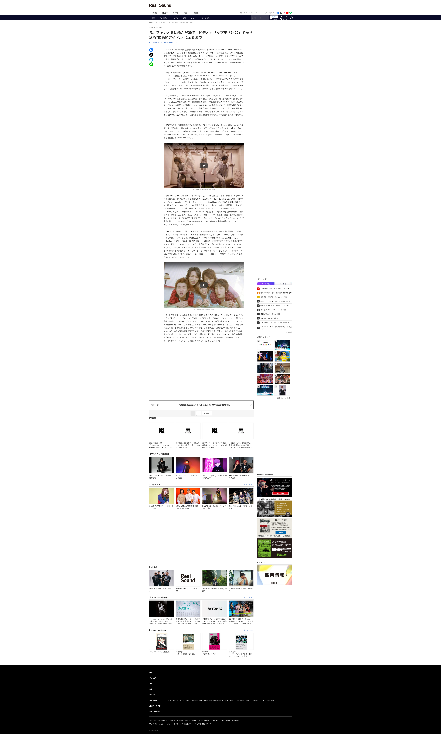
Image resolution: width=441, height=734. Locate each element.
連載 (184, 18)
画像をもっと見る (283, 398)
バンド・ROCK (178, 700)
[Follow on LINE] (290, 13)
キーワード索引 (155, 711)
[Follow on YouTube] (287, 13)
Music (165, 13)
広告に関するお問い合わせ (220, 720)
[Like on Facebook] (278, 13)
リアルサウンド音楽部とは (159, 720)
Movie (175, 13)
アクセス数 (266, 284)
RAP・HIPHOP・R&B (194, 700)
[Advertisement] (236, 5)
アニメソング (264, 700)
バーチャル (240, 700)
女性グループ (230, 700)
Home (154, 13)
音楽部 (274, 16)
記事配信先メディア (204, 724)
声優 (272, 700)
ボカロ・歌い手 (251, 700)
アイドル (153, 42)
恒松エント (173, 42)
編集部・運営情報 (176, 720)
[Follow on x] (281, 13)
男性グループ (218, 700)
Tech (186, 13)
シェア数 (283, 284)
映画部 (275, 19)
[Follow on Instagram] (284, 13)
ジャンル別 (206, 18)
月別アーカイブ (155, 706)
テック (284, 16)
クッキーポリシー (173, 724)
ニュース (194, 18)
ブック (284, 19)
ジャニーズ (160, 42)
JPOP (167, 42)
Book (196, 13)
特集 (153, 18)
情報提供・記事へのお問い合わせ (197, 720)
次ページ (207, 413)
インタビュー (164, 18)
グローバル (208, 700)
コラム (176, 18)
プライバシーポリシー (157, 724)
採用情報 (235, 720)
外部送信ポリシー (188, 724)
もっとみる (248, 484)
